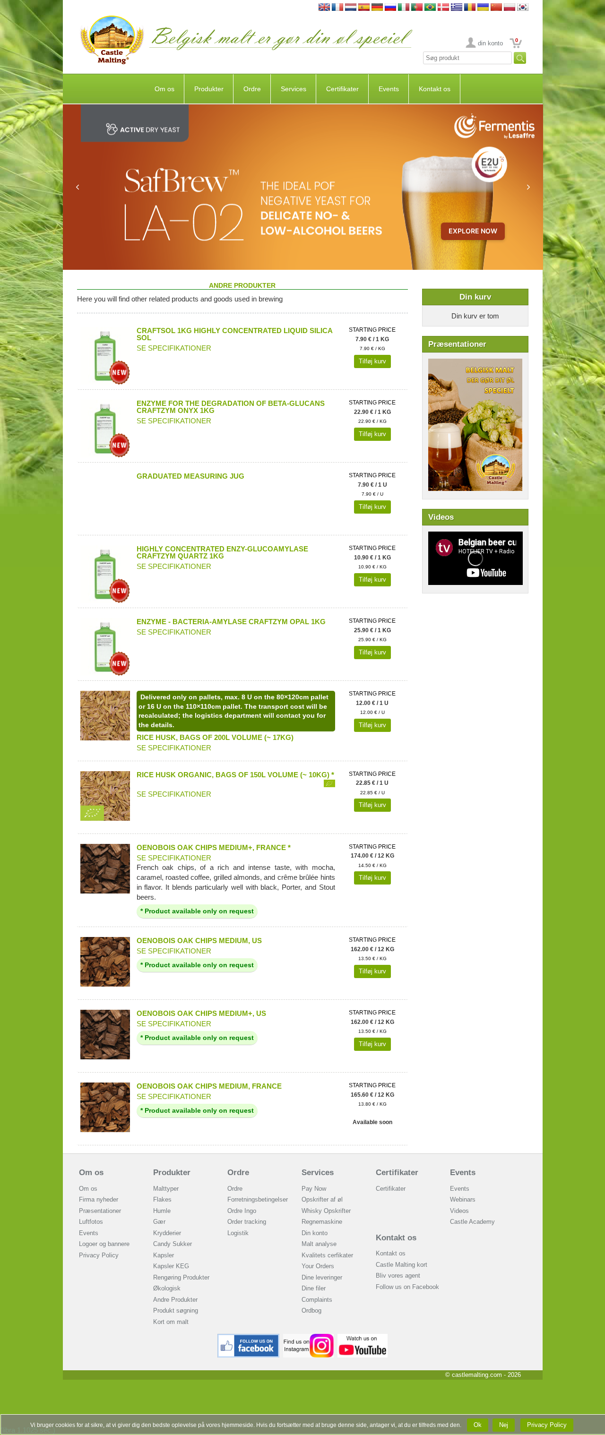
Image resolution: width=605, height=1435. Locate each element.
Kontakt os (434, 89)
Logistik (238, 1233)
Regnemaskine (322, 1221)
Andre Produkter (175, 1299)
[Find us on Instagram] (308, 1337)
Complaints (317, 1299)
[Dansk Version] (443, 8)
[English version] (324, 8)
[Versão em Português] (417, 8)
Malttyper (166, 1188)
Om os (164, 89)
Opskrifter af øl (322, 1199)
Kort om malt (171, 1321)
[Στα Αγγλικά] (456, 8)
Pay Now (314, 1188)
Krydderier (167, 1233)
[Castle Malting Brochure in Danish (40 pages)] (475, 363)
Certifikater (342, 89)
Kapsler (163, 1255)
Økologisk (167, 1288)
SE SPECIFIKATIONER (174, 348)
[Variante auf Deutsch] (377, 8)
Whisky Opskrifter (326, 1210)
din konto (490, 43)
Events (389, 89)
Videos (459, 1210)
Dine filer (314, 1288)
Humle (162, 1210)
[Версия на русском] (390, 8)
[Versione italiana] (403, 8)
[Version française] (337, 8)
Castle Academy (472, 1221)
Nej (503, 1424)
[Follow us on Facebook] (248, 1337)
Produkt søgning (175, 1310)
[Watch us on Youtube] (363, 1337)
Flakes (162, 1199)
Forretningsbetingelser (257, 1199)
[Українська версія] (483, 8)
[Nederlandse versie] (350, 8)
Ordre (252, 89)
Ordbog (311, 1310)
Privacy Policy (99, 1255)
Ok (478, 1424)
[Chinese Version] (496, 8)
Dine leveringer (322, 1277)
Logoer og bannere (104, 1243)
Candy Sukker (172, 1243)
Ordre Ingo (241, 1210)
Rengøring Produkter (181, 1277)
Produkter (209, 89)
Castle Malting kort (401, 1264)
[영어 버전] (522, 8)
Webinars (462, 1199)
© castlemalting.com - (483, 1374)
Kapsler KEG (171, 1266)
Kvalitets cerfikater (327, 1255)
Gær (159, 1221)
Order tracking (246, 1221)
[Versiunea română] (469, 8)
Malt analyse (319, 1243)
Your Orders (318, 1266)
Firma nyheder (98, 1199)
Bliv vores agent (398, 1275)
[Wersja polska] (509, 8)
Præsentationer (100, 1210)
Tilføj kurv (372, 361)
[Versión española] (364, 8)
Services (293, 89)
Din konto (315, 1233)
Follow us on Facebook (407, 1286)
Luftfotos (91, 1221)
